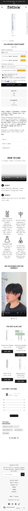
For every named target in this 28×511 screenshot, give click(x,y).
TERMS (14, 489)
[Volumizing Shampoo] (7, 336)
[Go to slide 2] (13, 318)
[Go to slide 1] (11, 318)
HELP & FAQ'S (14, 482)
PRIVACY (14, 492)
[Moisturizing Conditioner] (21, 364)
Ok (22, 474)
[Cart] (26, 7)
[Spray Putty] (7, 364)
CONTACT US (14, 485)
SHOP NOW (7, 351)
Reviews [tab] (6, 422)
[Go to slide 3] (14, 318)
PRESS (14, 487)
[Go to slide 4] (16, 318)
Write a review (14, 415)
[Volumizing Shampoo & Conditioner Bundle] (21, 336)
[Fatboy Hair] (14, 7)
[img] (9, 504)
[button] (14, 400)
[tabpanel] (14, 439)
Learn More (13, 82)
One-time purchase (9, 66)
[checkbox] (6, 433)
